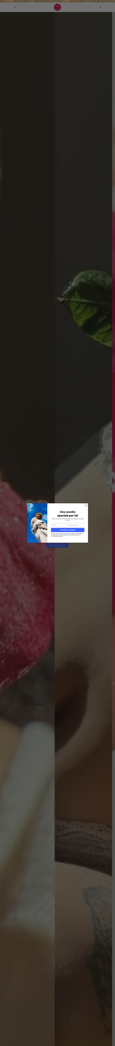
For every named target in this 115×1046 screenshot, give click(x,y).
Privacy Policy (65, 533)
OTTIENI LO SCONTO (67, 530)
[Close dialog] (86, 505)
